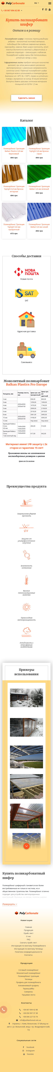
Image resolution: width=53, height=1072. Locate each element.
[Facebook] (42, 9)
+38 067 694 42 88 (30, 1010)
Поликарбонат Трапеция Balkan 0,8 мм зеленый (39, 187)
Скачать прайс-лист (28, 942)
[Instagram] (46, 9)
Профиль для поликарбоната (28, 982)
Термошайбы (28, 988)
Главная (28, 927)
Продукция (28, 930)
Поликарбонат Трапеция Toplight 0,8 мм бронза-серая (39, 151)
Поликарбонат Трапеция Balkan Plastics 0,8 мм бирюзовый (13, 151)
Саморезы (28, 992)
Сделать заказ (26, 97)
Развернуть (9, 904)
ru (36, 3)
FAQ (28, 939)
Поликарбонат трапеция (28, 976)
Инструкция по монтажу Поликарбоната (28, 946)
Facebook (30, 1047)
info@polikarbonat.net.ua (30, 1020)
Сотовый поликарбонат (28, 970)
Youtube (30, 1054)
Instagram (30, 1050)
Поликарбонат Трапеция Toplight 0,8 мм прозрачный (13, 227)
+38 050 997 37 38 (30, 1013)
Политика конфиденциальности (28, 952)
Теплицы (28, 979)
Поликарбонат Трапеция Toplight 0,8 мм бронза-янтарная (13, 189)
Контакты (28, 955)
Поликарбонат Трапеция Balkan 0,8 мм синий (39, 225)
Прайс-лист (28, 933)
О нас (28, 936)
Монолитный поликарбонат (28, 973)
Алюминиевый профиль (28, 985)
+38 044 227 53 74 (30, 1017)
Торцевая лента (28, 995)
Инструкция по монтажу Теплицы (28, 949)
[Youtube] (50, 9)
